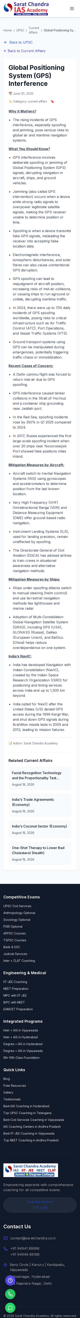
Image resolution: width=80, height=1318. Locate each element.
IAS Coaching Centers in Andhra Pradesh (32, 1126)
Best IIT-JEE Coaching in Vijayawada (28, 1133)
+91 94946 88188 (24, 1254)
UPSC (20, 30)
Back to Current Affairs (26, 51)
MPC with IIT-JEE (15, 995)
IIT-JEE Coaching (15, 982)
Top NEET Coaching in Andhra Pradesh (31, 1140)
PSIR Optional (12, 926)
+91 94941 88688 (24, 1248)
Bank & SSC (11, 947)
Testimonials (12, 1099)
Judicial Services (15, 954)
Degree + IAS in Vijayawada (23, 1051)
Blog (6, 1079)
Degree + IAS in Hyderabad (22, 1044)
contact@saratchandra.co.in (33, 1238)
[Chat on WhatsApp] (10, 1308)
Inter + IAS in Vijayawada (20, 1030)
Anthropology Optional (19, 913)
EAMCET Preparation (18, 1009)
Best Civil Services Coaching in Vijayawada (33, 1120)
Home (7, 30)
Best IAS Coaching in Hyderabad (26, 1106)
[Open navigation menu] (72, 8)
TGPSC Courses (14, 940)
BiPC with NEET (14, 1002)
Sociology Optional (16, 919)
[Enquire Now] (10, 1280)
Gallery (8, 1092)
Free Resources (14, 1085)
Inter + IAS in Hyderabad (20, 1037)
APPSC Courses (14, 933)
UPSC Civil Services (17, 906)
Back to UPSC (21, 42)
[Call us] (10, 1294)
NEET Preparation (15, 988)
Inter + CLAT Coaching (19, 960)
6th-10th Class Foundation (21, 1057)
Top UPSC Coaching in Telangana (27, 1113)
